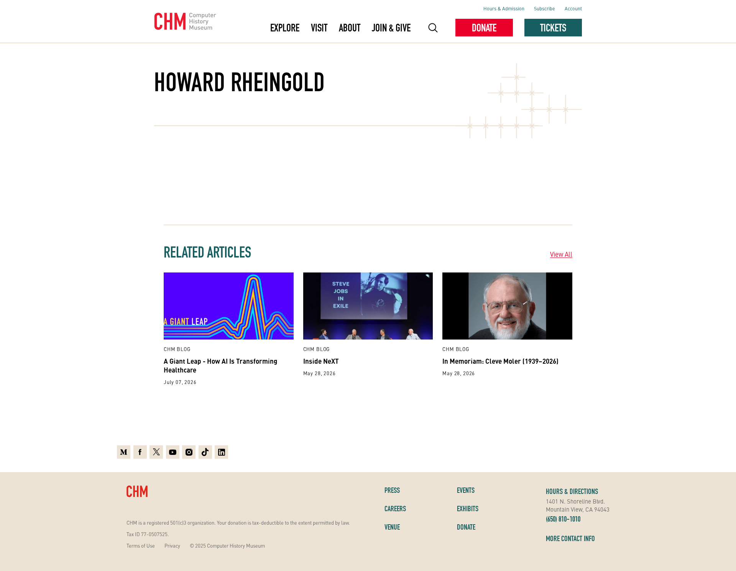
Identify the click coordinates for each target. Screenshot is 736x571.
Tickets (553, 27)
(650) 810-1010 (563, 518)
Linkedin (221, 451)
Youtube (172, 451)
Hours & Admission (503, 8)
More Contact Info (570, 538)
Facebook (140, 451)
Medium (123, 451)
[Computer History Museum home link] (185, 21)
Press (392, 490)
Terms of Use (141, 545)
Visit (319, 27)
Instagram (189, 451)
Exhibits (467, 508)
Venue (392, 527)
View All (561, 254)
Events (466, 490)
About (349, 27)
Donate (484, 27)
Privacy (172, 545)
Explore (284, 27)
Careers (395, 508)
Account (573, 8)
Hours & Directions (572, 491)
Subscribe (544, 8)
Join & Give (391, 27)
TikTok (205, 451)
